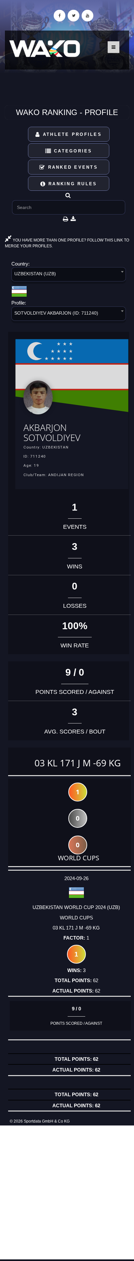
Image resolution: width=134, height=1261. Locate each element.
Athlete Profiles (71, 134)
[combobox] (68, 275)
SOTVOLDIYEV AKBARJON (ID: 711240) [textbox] (56, 313)
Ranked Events (72, 167)
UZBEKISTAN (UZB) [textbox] (35, 273)
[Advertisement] (67, 1192)
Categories (72, 151)
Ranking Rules (71, 183)
